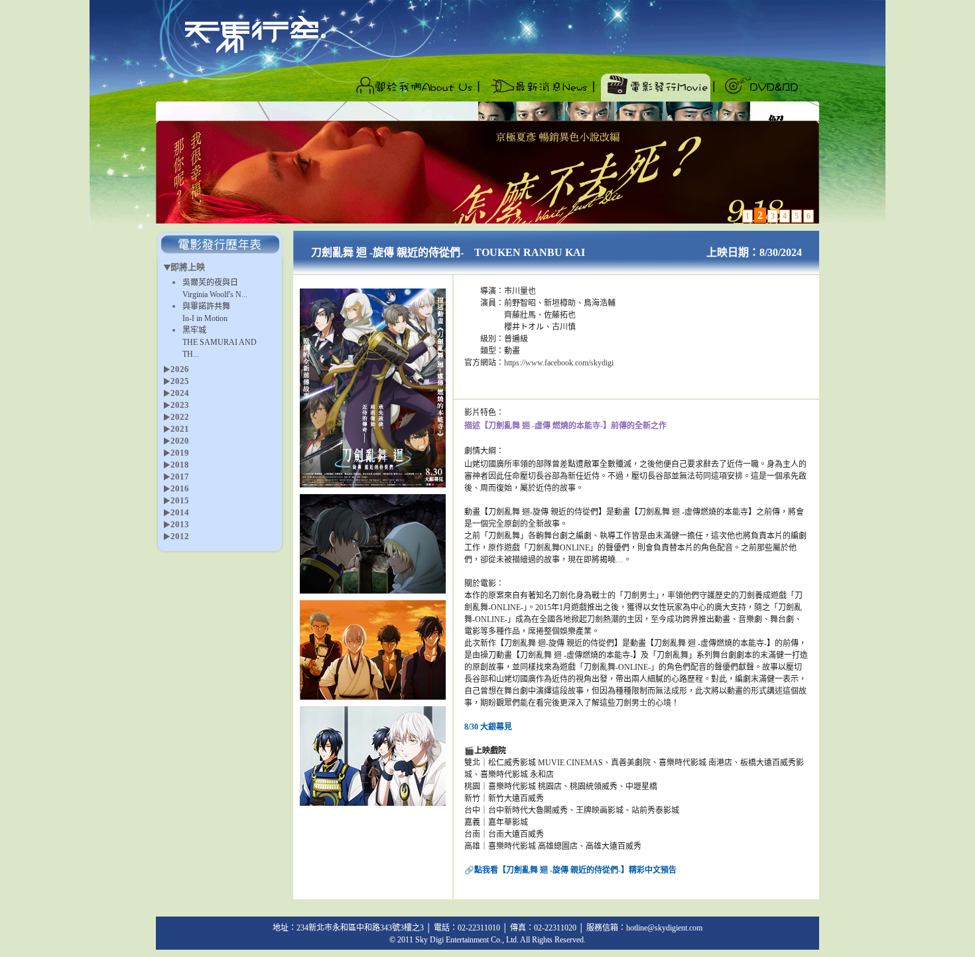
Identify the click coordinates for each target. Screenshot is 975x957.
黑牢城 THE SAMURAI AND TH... (219, 342)
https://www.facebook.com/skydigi (559, 362)
